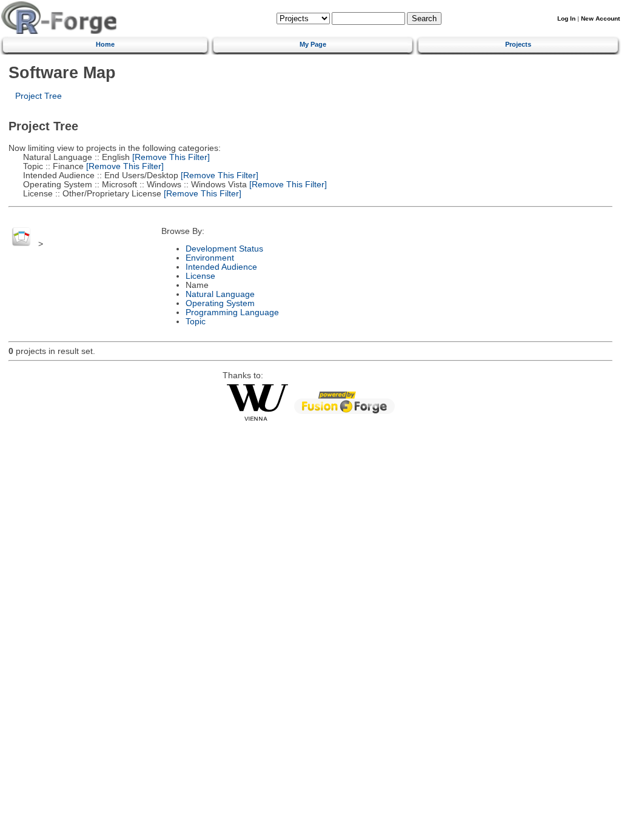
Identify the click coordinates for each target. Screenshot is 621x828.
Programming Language (232, 312)
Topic (196, 321)
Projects (518, 44)
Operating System (220, 303)
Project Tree (38, 96)
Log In (566, 18)
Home (105, 44)
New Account (600, 18)
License (200, 276)
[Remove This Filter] (170, 157)
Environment (210, 257)
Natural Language (220, 294)
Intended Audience (221, 267)
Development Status (224, 248)
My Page (313, 44)
